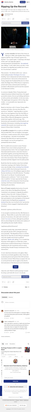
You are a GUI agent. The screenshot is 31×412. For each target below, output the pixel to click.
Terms (21, 400)
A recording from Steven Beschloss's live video (11, 352)
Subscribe (22, 2)
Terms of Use (22, 390)
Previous (6, 287)
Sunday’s (11, 75)
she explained (24, 63)
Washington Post (18, 75)
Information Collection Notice (18, 391)
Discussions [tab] (12, 344)
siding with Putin (6, 171)
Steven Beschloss (9, 14)
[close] (27, 359)
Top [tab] (3, 344)
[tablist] (7, 297)
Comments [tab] (4, 297)
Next (26, 287)
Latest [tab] (6, 344)
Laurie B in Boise (8, 310)
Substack (8, 409)
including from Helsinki (22, 167)
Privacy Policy (15, 393)
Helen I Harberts (8, 321)
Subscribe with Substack (16, 386)
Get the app (23, 405)
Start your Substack (12, 405)
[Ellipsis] (29, 310)
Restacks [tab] (11, 297)
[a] (27, 350)
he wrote (7, 219)
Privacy (17, 400)
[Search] (28, 343)
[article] (15, 352)
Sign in (28, 2)
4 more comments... (6, 336)
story (23, 75)
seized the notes (5, 181)
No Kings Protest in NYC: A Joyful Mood (11, 348)
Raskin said (11, 239)
